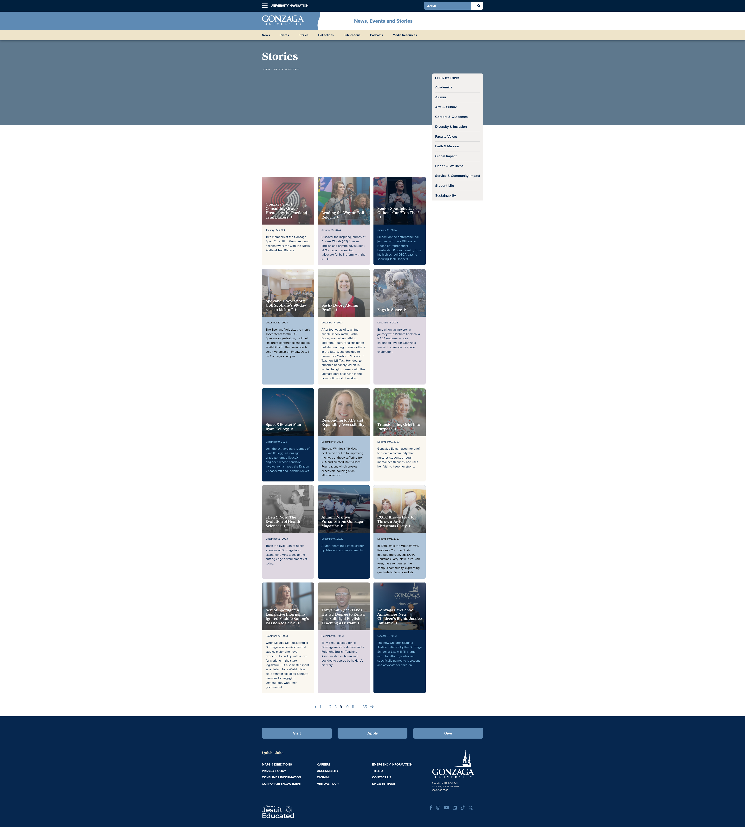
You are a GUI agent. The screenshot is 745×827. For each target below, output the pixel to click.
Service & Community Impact (457, 175)
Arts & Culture (446, 107)
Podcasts (376, 35)
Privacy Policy (274, 771)
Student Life (444, 185)
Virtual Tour (328, 783)
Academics (443, 87)
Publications (351, 35)
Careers (324, 764)
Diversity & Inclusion (451, 126)
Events (284, 35)
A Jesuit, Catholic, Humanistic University (295, 811)
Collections (326, 35)
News (266, 35)
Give (448, 733)
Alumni (440, 97)
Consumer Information (281, 777)
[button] (265, 5)
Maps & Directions (277, 764)
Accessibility (328, 771)
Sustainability (445, 195)
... (325, 707)
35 (365, 707)
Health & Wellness (449, 166)
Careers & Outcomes (451, 116)
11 (353, 707)
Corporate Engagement (282, 783)
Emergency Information (392, 764)
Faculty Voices (446, 136)
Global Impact (446, 156)
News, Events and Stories (383, 21)
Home (265, 69)
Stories (303, 35)
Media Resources (405, 35)
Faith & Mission (447, 146)
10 (347, 707)
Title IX (377, 771)
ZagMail (323, 777)
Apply (372, 733)
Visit (297, 733)
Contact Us (381, 777)
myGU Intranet (384, 783)
